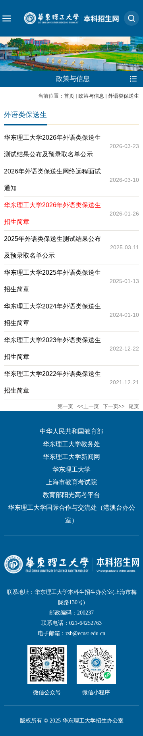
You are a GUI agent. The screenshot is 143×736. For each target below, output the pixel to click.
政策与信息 (91, 96)
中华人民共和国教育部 (71, 431)
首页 (69, 96)
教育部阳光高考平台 (71, 494)
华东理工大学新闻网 (71, 456)
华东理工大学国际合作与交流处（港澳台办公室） (71, 514)
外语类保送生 (123, 96)
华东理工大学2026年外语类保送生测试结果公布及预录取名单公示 (52, 146)
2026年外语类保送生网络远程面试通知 (52, 179)
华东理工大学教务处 (71, 444)
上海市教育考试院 (71, 482)
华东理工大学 (71, 469)
